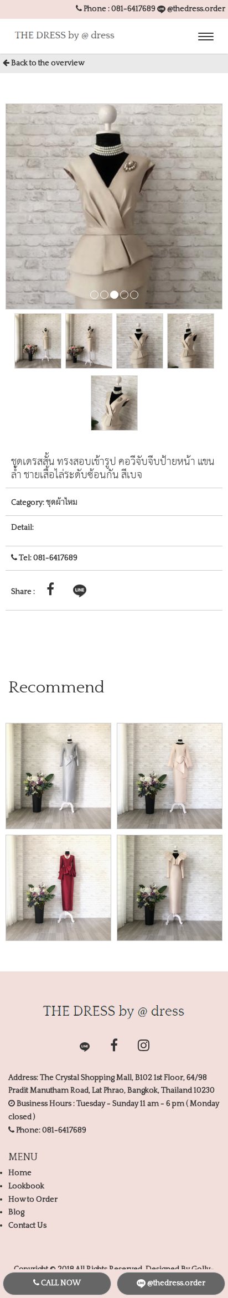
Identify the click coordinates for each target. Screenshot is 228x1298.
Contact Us (27, 1225)
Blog (16, 1212)
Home (20, 1172)
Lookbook (26, 1186)
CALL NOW (60, 1283)
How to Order (33, 1199)
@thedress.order (195, 8)
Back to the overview (46, 63)
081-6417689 (133, 8)
